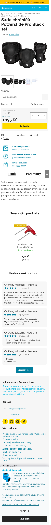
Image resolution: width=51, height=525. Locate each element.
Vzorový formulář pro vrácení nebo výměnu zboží (22, 459)
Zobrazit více (24, 370)
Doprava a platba (10, 439)
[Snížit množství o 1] (32, 116)
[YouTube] (18, 421)
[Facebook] (5, 421)
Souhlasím (25, 519)
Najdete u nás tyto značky (14, 446)
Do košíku (24, 126)
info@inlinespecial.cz (18, 408)
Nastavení (24, 511)
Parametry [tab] (33, 174)
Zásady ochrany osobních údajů (17, 449)
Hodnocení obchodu (24, 273)
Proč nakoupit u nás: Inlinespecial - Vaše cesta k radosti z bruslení (24, 435)
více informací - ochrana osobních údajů (20, 504)
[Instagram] (11, 421)
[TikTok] (24, 421)
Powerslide (14, 34)
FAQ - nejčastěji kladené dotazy (16, 442)
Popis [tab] (12, 174)
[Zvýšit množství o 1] (45, 116)
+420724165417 (15, 414)
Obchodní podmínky (11, 452)
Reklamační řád (9, 455)
